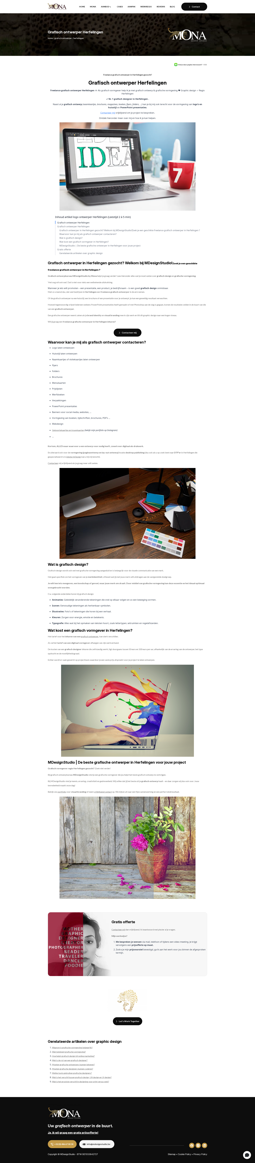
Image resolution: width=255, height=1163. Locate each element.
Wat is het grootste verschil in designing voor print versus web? (80, 1081)
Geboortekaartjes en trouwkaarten (68, 430)
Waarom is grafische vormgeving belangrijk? (72, 1047)
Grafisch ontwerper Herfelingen (73, 222)
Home (82, 6)
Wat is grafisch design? (70, 238)
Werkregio (146, 6)
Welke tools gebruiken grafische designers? (72, 1073)
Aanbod (105, 6)
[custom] (191, 1145)
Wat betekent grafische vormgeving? (69, 1051)
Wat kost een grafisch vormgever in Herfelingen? (84, 242)
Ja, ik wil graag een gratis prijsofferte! (73, 1132)
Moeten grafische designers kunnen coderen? (72, 1069)
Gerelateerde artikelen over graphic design (81, 253)
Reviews (161, 6)
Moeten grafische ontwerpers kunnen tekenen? (73, 1064)
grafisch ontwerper (89, 636)
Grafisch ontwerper (63, 38)
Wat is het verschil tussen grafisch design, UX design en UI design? (82, 1077)
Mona (93, 6)
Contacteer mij (107, 112)
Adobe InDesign (73, 456)
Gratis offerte (64, 249)
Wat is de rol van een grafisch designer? (70, 1060)
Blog (172, 6)
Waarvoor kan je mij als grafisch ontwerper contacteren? (87, 234)
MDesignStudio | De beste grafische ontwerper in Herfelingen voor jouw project (100, 245)
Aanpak (131, 6)
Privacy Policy (200, 1154)
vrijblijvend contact (103, 791)
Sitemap (172, 1154)
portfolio (62, 791)
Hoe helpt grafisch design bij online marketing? (73, 1056)
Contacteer (53, 463)
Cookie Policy (184, 1154)
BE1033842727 (90, 1154)
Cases (120, 6)
